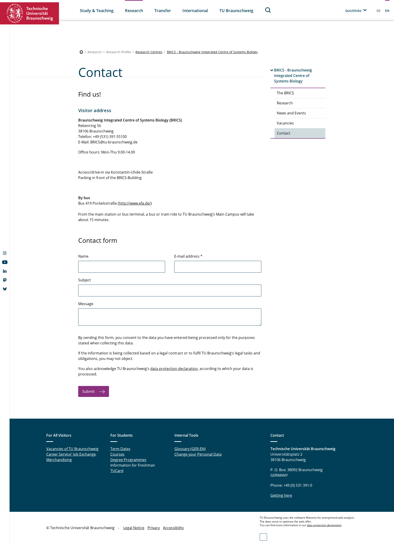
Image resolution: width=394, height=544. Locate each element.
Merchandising (59, 459)
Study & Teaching (97, 10)
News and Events (291, 113)
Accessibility (173, 527)
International (195, 10)
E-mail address (188, 256)
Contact (283, 133)
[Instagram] (4, 253)
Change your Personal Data (198, 454)
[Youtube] (4, 262)
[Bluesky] (4, 289)
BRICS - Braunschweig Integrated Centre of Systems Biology (212, 52)
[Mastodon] (4, 280)
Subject (84, 280)
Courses (117, 454)
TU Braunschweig (236, 10)
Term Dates (120, 448)
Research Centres (148, 52)
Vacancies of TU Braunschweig (72, 448)
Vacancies (285, 123)
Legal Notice (133, 527)
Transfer (162, 10)
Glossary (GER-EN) (190, 448)
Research (134, 10)
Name (83, 256)
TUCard (116, 470)
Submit (89, 391)
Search (268, 10)
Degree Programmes (128, 459)
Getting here (281, 495)
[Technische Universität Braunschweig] (29, 13)
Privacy (154, 527)
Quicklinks (353, 10)
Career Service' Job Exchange (71, 454)
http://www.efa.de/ (135, 203)
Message (85, 303)
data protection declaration (174, 368)
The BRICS (285, 92)
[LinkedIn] (4, 271)
